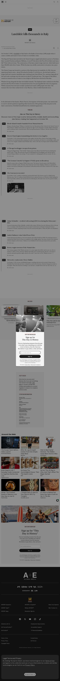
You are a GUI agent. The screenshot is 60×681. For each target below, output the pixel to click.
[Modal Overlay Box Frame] (30, 340)
